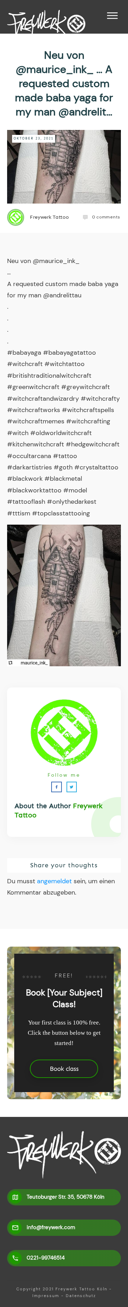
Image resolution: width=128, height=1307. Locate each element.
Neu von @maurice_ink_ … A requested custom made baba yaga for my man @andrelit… (64, 83)
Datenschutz (81, 1295)
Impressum (45, 1295)
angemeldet (54, 881)
